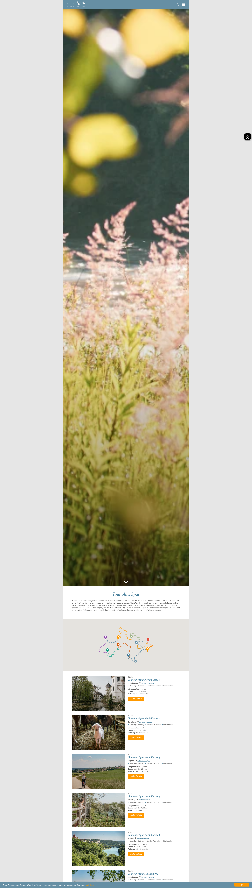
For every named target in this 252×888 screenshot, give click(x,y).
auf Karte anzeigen (147, 683)
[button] (118, 637)
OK (241, 885)
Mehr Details (136, 698)
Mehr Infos (90, 885)
